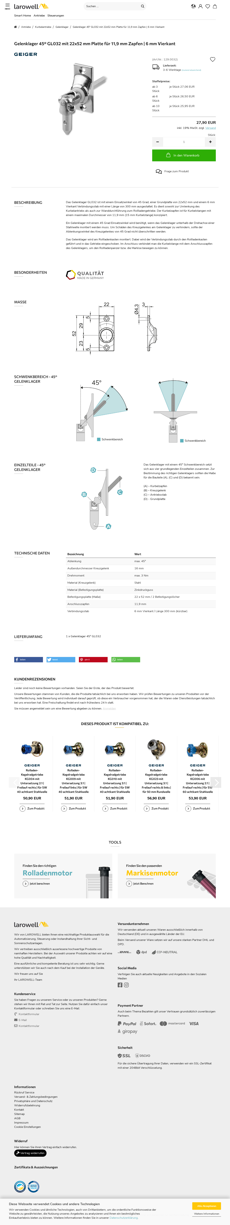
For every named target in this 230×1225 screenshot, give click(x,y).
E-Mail (23, 1020)
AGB (17, 1118)
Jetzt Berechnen (143, 883)
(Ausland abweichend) (191, 70)
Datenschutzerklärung (124, 1218)
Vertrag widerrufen (32, 1153)
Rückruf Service (24, 1093)
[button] (193, 6)
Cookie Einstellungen (27, 1127)
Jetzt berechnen (40, 883)
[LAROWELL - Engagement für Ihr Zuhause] (32, 6)
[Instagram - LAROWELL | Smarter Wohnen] (126, 986)
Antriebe (39, 16)
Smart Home (22, 16)
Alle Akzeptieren (206, 1206)
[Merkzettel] (207, 6)
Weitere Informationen (206, 1213)
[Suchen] (142, 6)
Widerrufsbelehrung (27, 1105)
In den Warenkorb (186, 155)
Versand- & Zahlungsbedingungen (36, 1097)
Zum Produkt (36, 808)
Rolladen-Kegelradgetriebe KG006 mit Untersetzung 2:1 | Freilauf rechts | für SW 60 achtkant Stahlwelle (198, 780)
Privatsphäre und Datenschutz (33, 1101)
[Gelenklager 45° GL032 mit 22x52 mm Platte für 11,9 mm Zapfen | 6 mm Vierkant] (80, 98)
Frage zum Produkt (176, 171)
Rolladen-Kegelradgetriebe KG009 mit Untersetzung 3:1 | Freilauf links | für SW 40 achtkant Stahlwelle (74, 780)
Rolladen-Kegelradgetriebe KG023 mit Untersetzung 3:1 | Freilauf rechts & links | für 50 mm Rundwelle (156, 780)
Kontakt (19, 1110)
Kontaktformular (29, 1014)
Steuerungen (55, 16)
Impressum (21, 1123)
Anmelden (109, 709)
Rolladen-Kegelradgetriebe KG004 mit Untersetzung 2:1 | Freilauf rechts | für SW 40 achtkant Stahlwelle (32, 780)
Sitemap (19, 1114)
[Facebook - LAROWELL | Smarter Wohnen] (120, 986)
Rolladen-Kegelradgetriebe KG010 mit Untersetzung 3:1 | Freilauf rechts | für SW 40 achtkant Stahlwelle (115, 780)
